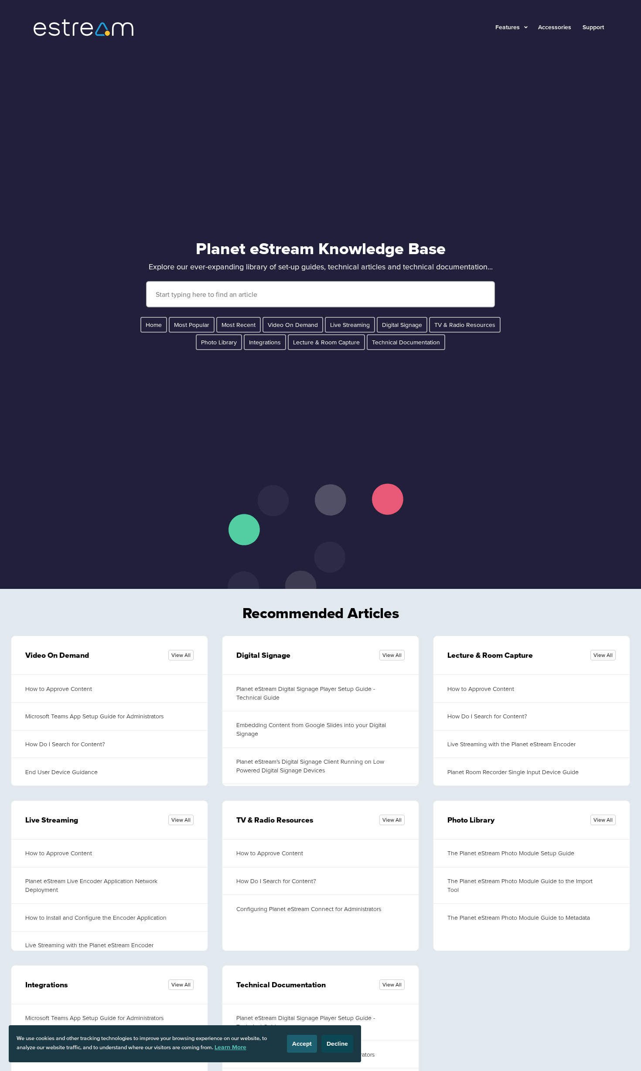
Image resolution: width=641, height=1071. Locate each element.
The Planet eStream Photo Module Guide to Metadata (518, 917)
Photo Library (219, 342)
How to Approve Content (58, 688)
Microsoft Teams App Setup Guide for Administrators (94, 716)
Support (593, 27)
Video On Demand (293, 324)
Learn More (230, 1047)
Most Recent (239, 324)
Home (154, 324)
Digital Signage (402, 324)
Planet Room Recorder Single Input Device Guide (513, 771)
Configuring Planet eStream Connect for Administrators (308, 908)
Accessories (554, 27)
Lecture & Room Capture (326, 342)
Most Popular (191, 324)
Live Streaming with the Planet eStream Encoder (511, 744)
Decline (337, 1043)
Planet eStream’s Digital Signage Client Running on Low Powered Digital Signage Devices (310, 766)
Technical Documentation (406, 342)
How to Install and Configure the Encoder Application (96, 917)
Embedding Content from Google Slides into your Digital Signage (311, 729)
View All (181, 655)
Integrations (265, 342)
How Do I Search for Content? (65, 744)
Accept (302, 1043)
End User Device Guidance (61, 771)
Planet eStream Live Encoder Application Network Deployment (91, 885)
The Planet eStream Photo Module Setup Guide (510, 853)
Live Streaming (350, 324)
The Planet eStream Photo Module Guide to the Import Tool (520, 885)
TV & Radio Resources (464, 324)
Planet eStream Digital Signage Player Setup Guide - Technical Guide (305, 693)
